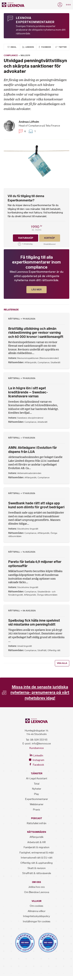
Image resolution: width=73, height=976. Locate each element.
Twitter (62, 47)
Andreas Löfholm (29, 122)
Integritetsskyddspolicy (36, 916)
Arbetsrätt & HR (36, 842)
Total (36, 783)
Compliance (11, 55)
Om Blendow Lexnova (36, 892)
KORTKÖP (49, 238)
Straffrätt (41, 650)
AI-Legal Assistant (36, 778)
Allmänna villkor (36, 911)
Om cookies (36, 905)
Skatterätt (55, 362)
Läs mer (36, 289)
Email (13, 47)
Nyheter (36, 788)
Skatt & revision (37, 868)
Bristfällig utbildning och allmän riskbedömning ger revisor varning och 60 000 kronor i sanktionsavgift (35, 333)
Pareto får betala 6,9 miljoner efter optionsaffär (34, 564)
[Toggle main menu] (68, 5)
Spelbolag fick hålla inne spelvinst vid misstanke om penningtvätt (34, 622)
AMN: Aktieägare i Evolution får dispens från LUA (32, 450)
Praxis (36, 809)
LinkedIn (29, 47)
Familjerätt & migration (36, 847)
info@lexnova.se (41, 743)
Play (36, 794)
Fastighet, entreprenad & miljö (36, 852)
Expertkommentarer (36, 799)
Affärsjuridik (30, 362)
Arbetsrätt (42, 422)
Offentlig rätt (54, 650)
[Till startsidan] (13, 5)
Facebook (46, 47)
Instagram (38, 760)
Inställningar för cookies (36, 921)
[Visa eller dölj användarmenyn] (60, 5)
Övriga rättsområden (47, 594)
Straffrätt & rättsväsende (36, 873)
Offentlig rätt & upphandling (36, 863)
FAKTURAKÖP (25, 238)
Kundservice (36, 748)
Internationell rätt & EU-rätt (36, 857)
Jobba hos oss (36, 887)
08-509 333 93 (38, 739)
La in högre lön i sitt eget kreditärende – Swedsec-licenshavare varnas (28, 392)
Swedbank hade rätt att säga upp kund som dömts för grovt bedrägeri (36, 505)
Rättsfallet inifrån (36, 823)
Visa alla (62, 663)
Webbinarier (36, 804)
